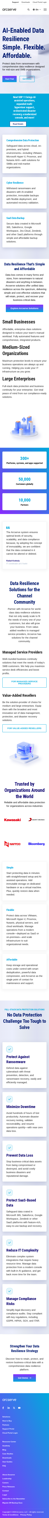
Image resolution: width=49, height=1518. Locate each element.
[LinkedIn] (9, 1408)
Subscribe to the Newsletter (13, 1499)
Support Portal (8, 1429)
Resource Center (9, 1442)
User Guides (7, 1462)
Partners (5, 1425)
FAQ (4, 1466)
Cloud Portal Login (40, 2)
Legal (4, 1495)
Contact (5, 1491)
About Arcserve (8, 1475)
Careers (5, 1483)
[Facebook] (3, 1408)
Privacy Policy (26, 1515)
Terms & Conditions (10, 1515)
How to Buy (7, 1421)
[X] (14, 1408)
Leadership (7, 1479)
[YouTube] (19, 1408)
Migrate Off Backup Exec (12, 1503)
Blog (4, 1450)
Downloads (26, 2)
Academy (6, 1446)
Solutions (6, 1417)
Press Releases (8, 1487)
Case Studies (7, 1454)
